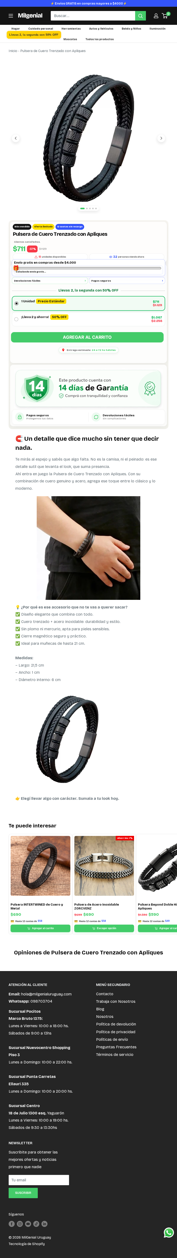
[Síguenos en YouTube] (28, 1223)
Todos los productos (99, 39)
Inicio (13, 51)
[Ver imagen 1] (82, 208)
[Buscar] (140, 16)
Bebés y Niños (131, 28)
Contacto (104, 994)
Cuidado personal (40, 28)
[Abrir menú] (11, 15)
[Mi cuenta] (156, 15)
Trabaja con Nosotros (115, 1001)
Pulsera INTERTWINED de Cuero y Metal (37, 906)
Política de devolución (116, 1024)
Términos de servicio (114, 1054)
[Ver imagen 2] (87, 208)
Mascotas (70, 39)
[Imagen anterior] (16, 138)
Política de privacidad (115, 1032)
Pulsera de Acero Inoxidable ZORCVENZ (96, 906)
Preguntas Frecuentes (116, 1047)
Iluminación (158, 28)
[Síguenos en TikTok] (36, 1223)
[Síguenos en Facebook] (12, 1223)
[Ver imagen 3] (90, 208)
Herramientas (71, 28)
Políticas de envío (112, 1039)
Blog (100, 1009)
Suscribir (23, 1193)
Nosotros (104, 1016)
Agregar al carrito (87, 337)
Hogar (15, 28)
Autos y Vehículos (101, 28)
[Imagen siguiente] (161, 138)
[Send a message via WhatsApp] (169, 1233)
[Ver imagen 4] (93, 208)
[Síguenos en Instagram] (20, 1223)
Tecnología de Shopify (27, 1244)
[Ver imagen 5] (96, 208)
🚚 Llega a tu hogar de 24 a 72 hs (88, 3)
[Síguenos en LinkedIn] (44, 1223)
